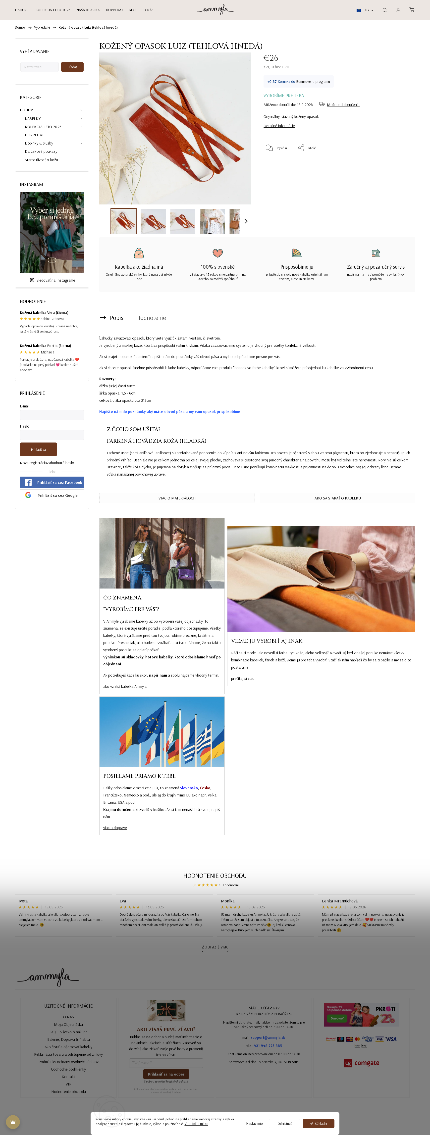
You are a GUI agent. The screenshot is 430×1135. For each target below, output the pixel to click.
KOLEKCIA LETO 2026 (43, 126)
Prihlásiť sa (38, 449)
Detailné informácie (279, 125)
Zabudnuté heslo (60, 462)
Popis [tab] (116, 317)
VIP (68, 1084)
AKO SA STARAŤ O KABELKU (338, 497)
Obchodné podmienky (68, 1069)
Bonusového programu (313, 81)
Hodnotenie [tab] (151, 317)
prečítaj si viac (242, 678)
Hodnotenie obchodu (215, 875)
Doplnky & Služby (39, 143)
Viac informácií (197, 1123)
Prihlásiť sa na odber (166, 1074)
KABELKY (33, 118)
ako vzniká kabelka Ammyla (125, 686)
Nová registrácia (33, 462)
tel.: (264, 1045)
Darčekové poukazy (41, 151)
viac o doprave (115, 827)
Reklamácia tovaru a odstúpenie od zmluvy (68, 1054)
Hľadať (72, 67)
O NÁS (68, 1016)
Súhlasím (321, 1123)
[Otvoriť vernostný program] (13, 1122)
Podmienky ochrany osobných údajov (69, 1061)
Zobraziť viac (215, 946)
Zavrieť (398, 164)
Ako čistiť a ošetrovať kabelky (68, 1046)
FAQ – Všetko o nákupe (69, 1031)
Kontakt (68, 1076)
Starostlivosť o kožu (41, 159)
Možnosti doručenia (343, 104)
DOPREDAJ (34, 134)
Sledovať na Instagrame (56, 280)
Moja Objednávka (68, 1024)
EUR (366, 10)
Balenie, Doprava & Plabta (68, 1039)
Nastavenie (254, 1123)
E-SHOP (26, 109)
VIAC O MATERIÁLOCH (177, 497)
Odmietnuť (285, 1123)
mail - (263, 1037)
